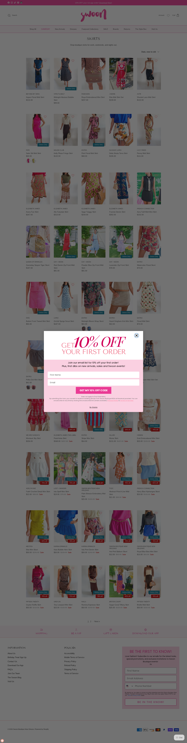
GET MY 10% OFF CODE (93, 390)
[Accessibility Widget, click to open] (2, 740)
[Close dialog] (136, 335)
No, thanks (93, 407)
